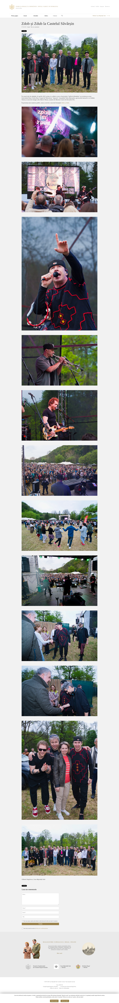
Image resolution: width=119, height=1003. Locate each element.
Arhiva (46, 15)
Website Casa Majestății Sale (99, 15)
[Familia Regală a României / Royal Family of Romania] (33, 9)
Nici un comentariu (35, 27)
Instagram (102, 6)
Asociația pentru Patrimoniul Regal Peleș (68, 986)
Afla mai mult (65, 1001)
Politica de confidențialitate (42, 928)
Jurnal (25, 15)
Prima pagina (14, 15)
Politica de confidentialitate (64, 988)
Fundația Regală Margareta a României (50, 986)
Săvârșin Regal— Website (86, 966)
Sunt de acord (54, 1001)
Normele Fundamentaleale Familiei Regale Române (40, 966)
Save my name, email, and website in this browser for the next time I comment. (41, 921)
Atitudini (35, 15)
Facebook (93, 6)
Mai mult (59, 953)
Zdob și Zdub (65, 103)
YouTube (97, 6)
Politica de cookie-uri (54, 988)
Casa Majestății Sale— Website (65, 966)
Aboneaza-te (107, 6)
